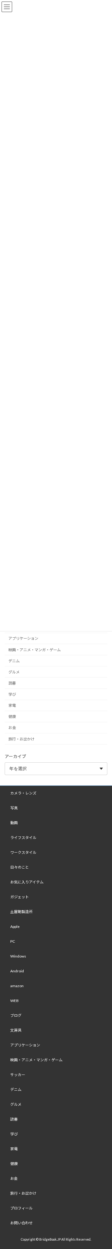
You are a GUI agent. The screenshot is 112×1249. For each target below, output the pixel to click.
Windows (18, 956)
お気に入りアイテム (27, 882)
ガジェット (19, 897)
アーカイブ (15, 756)
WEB (14, 1000)
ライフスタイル (23, 837)
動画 (14, 822)
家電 (12, 705)
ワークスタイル (23, 852)
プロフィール (21, 1208)
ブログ (15, 1015)
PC (12, 941)
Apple (15, 926)
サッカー (17, 1074)
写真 (14, 808)
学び (12, 694)
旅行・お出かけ (21, 738)
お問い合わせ (21, 1223)
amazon (17, 985)
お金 (12, 727)
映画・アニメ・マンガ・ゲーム (34, 649)
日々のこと (19, 867)
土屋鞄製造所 (21, 911)
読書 (12, 683)
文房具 (15, 1030)
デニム (14, 661)
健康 (12, 716)
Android (17, 971)
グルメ (14, 672)
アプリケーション (23, 638)
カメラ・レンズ (23, 793)
